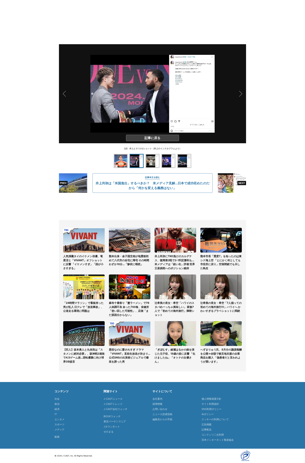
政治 (57, 403)
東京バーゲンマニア (115, 421)
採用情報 (157, 403)
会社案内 (157, 398)
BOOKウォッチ (112, 416)
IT (56, 414)
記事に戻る (152, 138)
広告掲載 (206, 424)
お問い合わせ (159, 408)
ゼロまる (108, 431)
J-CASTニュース (113, 398)
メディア (59, 429)
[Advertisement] (152, 206)
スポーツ (59, 424)
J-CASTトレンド (113, 403)
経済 (57, 408)
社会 (57, 398)
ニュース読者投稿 (162, 414)
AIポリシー (208, 414)
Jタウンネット (112, 426)
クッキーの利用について (215, 419)
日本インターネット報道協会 (218, 439)
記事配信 (206, 429)
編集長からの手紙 (162, 419)
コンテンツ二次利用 (213, 434)
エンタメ (59, 419)
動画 (57, 436)
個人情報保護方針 (211, 398)
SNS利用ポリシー (212, 408)
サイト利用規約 (210, 403)
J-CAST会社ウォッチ (115, 408)
